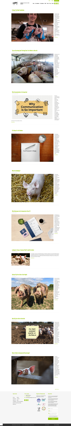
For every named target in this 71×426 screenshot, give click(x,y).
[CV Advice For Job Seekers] (32, 147)
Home (33, 3)
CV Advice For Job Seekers (17, 130)
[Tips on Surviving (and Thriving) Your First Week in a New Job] (32, 68)
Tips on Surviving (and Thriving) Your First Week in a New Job (24, 50)
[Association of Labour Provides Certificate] (43, 409)
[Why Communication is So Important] (32, 107)
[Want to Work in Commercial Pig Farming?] (32, 370)
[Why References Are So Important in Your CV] (32, 227)
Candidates (14, 401)
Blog (50, 3)
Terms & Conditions (20, 401)
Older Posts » (57, 389)
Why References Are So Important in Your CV (21, 211)
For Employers (42, 3)
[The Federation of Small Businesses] (43, 400)
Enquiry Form (15, 402)
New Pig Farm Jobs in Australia (18, 318)
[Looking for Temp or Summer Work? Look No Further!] (20, 259)
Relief (45, 3)
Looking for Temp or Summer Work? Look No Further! (23, 250)
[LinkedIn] (27, 400)
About (48, 3)
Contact (52, 3)
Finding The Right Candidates (18, 10)
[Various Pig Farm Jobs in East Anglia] (32, 293)
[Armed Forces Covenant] (38, 409)
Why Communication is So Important (19, 92)
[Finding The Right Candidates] (32, 27)
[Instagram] (26, 400)
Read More (56, 37)
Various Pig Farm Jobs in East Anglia (19, 274)
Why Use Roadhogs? (16, 171)
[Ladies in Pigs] (43, 404)
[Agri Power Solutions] (38, 404)
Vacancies (14, 398)
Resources (14, 404)
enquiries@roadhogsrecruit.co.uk (31, 397)
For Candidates (37, 3)
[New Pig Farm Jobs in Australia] (32, 332)
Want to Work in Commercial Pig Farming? (21, 353)
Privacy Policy (19, 402)
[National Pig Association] (38, 400)
